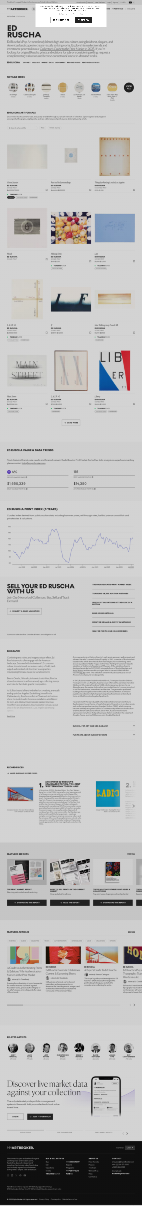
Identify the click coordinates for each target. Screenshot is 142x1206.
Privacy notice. (78, 14)
